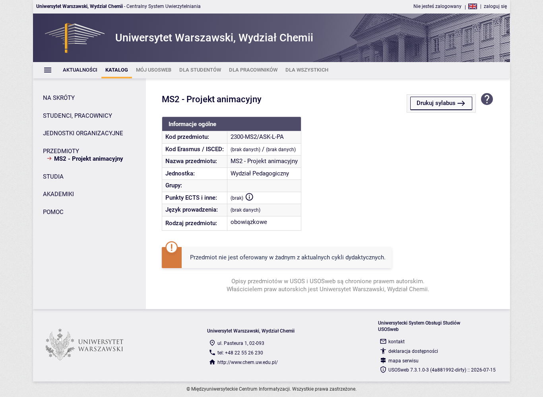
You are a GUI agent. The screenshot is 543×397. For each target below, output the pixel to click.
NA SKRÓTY (59, 97)
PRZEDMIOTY (61, 151)
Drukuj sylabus (436, 103)
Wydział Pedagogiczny (260, 173)
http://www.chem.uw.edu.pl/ (247, 362)
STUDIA (53, 176)
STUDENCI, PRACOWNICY (77, 115)
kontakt (396, 341)
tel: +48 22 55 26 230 (240, 353)
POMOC (53, 212)
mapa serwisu (403, 361)
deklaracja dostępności (413, 351)
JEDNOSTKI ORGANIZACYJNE (83, 133)
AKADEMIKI (58, 194)
